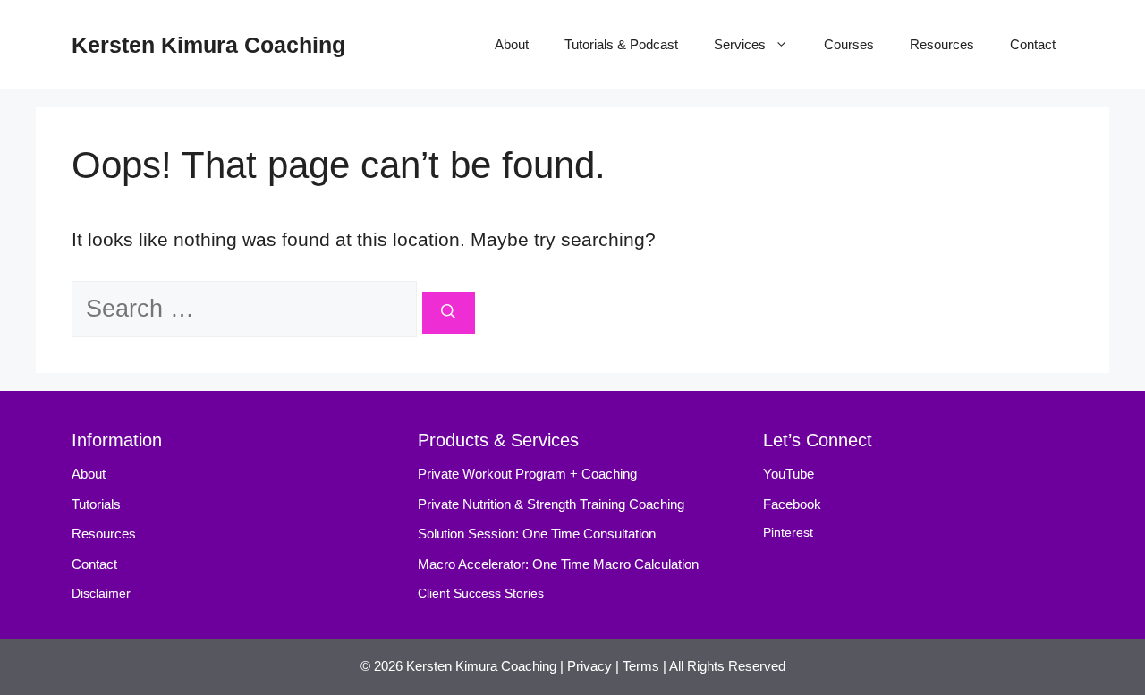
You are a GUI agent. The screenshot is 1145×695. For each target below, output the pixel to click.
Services (740, 44)
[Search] (448, 313)
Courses (849, 44)
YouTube (788, 473)
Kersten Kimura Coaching (208, 44)
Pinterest (788, 532)
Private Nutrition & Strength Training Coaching (551, 504)
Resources (942, 44)
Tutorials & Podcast (621, 44)
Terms (641, 666)
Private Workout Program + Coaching (529, 473)
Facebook (792, 504)
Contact (1033, 44)
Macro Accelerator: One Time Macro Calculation (558, 564)
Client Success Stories (481, 593)
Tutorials (96, 504)
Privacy (589, 666)
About (512, 44)
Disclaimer (101, 593)
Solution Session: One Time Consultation (537, 533)
